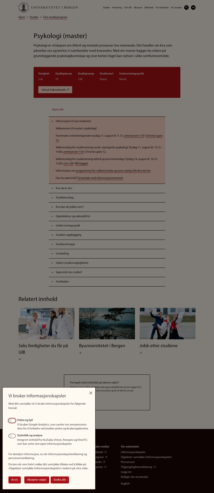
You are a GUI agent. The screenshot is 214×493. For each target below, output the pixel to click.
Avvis (14, 479)
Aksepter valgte (36, 479)
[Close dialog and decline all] (91, 391)
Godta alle (60, 479)
